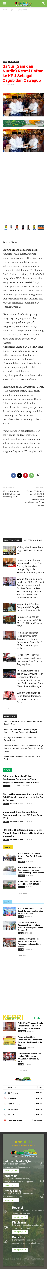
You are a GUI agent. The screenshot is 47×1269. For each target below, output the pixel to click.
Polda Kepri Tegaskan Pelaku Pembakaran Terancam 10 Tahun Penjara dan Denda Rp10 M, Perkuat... (22, 779)
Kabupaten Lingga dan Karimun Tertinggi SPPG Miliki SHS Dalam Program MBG (30, 621)
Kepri (11, 10)
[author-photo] (23, 527)
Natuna (7, 770)
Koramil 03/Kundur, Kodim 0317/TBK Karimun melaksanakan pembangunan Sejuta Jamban (34, 498)
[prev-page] (4, 708)
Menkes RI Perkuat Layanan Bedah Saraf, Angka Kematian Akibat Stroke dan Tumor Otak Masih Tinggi (24, 748)
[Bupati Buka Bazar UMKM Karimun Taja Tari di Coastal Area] (9, 856)
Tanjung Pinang (21, 10)
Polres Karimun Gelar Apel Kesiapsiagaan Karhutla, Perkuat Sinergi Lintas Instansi (21, 730)
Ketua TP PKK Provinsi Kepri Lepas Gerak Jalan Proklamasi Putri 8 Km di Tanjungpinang (29, 659)
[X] (19, 475)
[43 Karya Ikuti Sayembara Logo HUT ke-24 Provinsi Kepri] (9, 550)
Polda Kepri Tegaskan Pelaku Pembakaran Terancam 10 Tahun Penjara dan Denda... (30, 1025)
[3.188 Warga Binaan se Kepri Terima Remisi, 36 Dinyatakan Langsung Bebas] (9, 695)
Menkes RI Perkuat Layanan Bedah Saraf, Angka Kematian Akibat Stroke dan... (30, 911)
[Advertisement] (23, 36)
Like (40, 1087)
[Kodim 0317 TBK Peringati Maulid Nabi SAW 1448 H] (9, 884)
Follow (39, 1093)
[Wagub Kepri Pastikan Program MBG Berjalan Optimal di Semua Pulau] (9, 607)
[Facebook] (13, 475)
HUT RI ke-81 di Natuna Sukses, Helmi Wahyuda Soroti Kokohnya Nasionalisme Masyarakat (23, 833)
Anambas (6, 639)
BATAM (7, 902)
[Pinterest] (25, 475)
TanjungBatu (11, 1018)
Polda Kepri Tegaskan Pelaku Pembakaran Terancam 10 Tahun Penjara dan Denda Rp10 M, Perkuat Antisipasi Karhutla (29, 640)
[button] (4, 3)
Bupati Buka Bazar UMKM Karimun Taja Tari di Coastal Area (23, 722)
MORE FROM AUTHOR (33, 540)
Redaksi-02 (15, 786)
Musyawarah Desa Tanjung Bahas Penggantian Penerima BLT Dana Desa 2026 (22, 815)
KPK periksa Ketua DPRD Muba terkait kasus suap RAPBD (11, 494)
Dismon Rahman (16, 804)
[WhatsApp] (31, 475)
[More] (37, 475)
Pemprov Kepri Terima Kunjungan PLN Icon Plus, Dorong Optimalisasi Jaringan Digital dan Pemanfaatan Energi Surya (30, 566)
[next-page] (8, 708)
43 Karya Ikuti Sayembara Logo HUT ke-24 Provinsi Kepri (30, 550)
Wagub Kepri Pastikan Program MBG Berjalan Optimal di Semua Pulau (29, 607)
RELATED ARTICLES (12, 540)
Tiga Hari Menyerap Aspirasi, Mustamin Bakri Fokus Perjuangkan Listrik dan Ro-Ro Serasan (23, 797)
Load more (23, 894)
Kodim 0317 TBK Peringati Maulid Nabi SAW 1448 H (22, 757)
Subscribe (38, 1120)
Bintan (5, 585)
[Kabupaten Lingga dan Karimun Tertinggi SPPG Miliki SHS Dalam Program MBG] (9, 619)
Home (5, 10)
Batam (21, 916)
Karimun (6, 623)
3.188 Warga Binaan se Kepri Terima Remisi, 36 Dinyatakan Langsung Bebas (29, 697)
